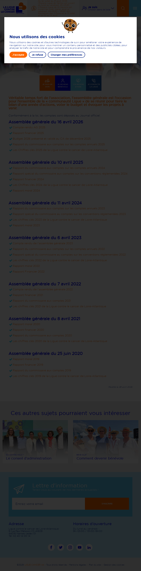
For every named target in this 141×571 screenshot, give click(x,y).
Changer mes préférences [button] (66, 54)
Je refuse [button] (37, 54)
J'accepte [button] (18, 54)
